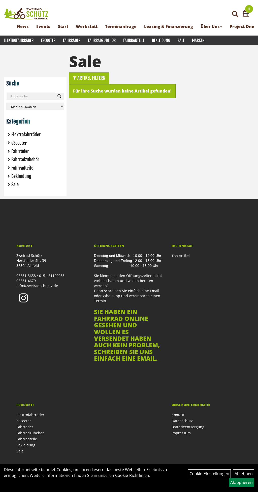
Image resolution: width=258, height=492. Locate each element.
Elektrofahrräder (19, 40)
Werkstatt (87, 26)
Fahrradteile (133, 40)
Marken (198, 40)
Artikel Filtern (90, 78)
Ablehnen (244, 473)
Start (63, 26)
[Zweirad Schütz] (26, 14)
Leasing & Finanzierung (168, 26)
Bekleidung (161, 40)
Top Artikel (181, 255)
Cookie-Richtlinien (132, 475)
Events (43, 26)
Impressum (181, 432)
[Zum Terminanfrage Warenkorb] (246, 14)
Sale (181, 40)
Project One (242, 26)
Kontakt (178, 414)
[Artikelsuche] (235, 14)
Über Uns (210, 26)
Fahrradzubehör (102, 40)
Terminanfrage (121, 26)
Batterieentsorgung (188, 426)
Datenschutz (182, 420)
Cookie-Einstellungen (209, 473)
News (23, 26)
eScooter (48, 40)
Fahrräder (71, 40)
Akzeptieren (241, 482)
